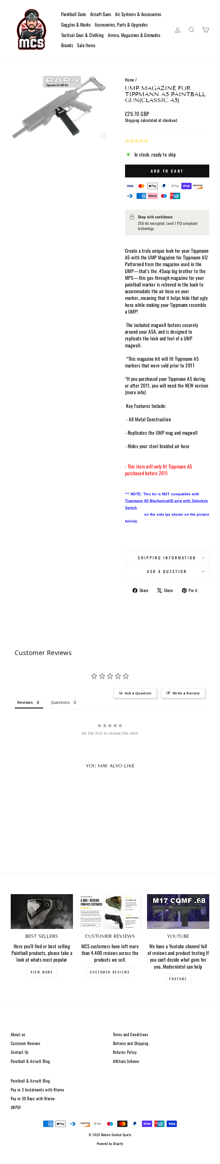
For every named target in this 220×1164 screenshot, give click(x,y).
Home (129, 80)
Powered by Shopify (110, 1143)
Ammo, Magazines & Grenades (134, 35)
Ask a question (167, 571)
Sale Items (86, 45)
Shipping (132, 120)
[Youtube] (178, 911)
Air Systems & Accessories (138, 14)
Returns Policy (125, 1052)
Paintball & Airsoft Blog (30, 1061)
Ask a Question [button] (138, 693)
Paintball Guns (73, 14)
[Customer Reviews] (110, 911)
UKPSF (16, 1107)
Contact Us (20, 1052)
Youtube (178, 978)
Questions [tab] (60, 702)
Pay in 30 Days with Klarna (33, 1098)
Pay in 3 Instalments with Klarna (37, 1089)
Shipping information (167, 557)
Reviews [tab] (25, 702)
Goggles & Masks (76, 24)
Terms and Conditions (130, 1034)
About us (18, 1034)
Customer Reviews (110, 972)
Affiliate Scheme (126, 1061)
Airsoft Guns (100, 14)
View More (42, 972)
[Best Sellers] (42, 911)
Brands (67, 45)
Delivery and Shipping (130, 1043)
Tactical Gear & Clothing (82, 35)
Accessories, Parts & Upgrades (121, 24)
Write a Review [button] (186, 693)
